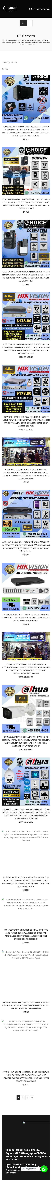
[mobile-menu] (48, 9)
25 (16, 62)
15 (9, 62)
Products (22, 45)
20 (12, 62)
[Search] (23, 23)
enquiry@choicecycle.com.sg (23, 1156)
